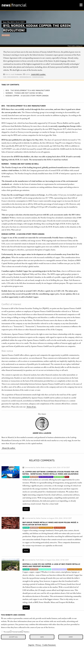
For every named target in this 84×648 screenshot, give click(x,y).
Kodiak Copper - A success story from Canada (27, 96)
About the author (8, 448)
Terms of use (31, 406)
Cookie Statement (49, 645)
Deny (71, 637)
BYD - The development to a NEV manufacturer (28, 90)
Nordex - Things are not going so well (24, 93)
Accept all (13, 637)
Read (26, 509)
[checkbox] (2, 632)
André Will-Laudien (38, 74)
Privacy (38, 645)
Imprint (31, 645)
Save (42, 637)
